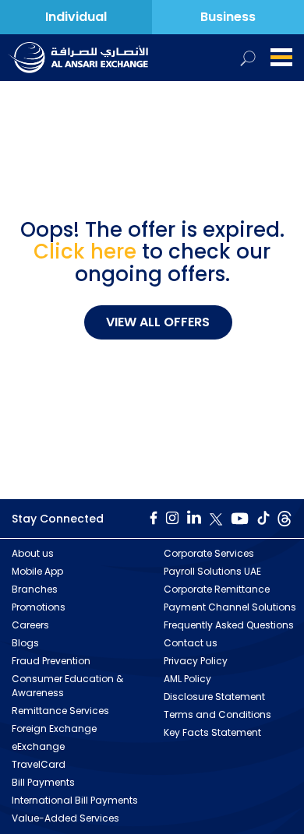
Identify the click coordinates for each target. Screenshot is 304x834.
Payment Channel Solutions (230, 607)
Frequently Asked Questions (229, 625)
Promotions (38, 607)
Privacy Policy (196, 660)
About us (33, 553)
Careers (30, 625)
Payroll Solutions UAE (212, 571)
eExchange (38, 746)
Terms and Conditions (217, 714)
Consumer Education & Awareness (67, 685)
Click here (85, 252)
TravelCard (38, 764)
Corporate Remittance (217, 589)
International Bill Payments (75, 800)
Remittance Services (60, 710)
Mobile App (37, 571)
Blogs (25, 642)
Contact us (190, 642)
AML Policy (187, 678)
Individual (76, 17)
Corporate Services (209, 553)
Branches (35, 589)
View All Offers (158, 322)
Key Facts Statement (212, 732)
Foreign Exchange (54, 728)
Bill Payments (43, 782)
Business (228, 17)
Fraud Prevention (51, 660)
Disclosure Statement (214, 696)
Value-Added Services (65, 818)
